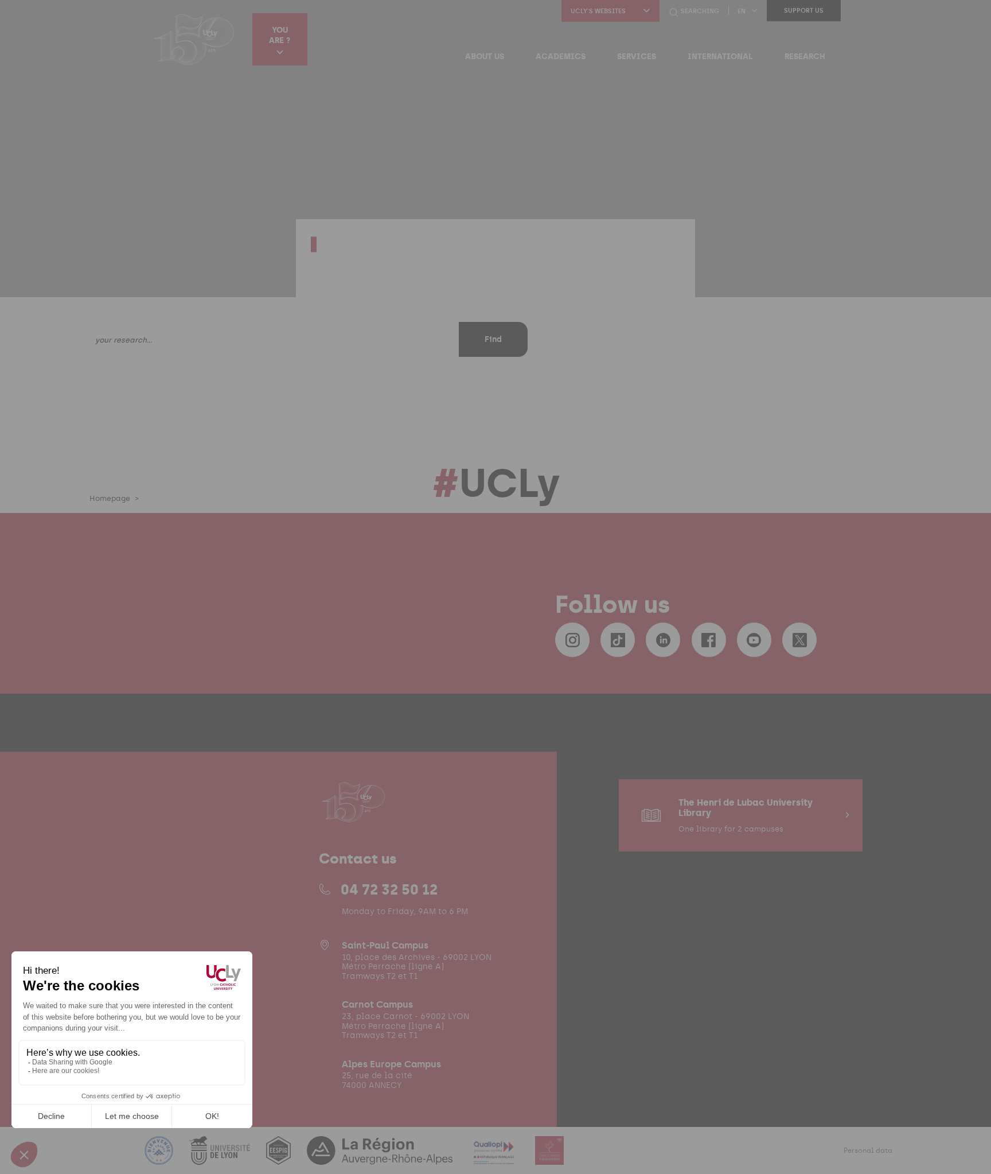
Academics (561, 56)
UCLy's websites (598, 11)
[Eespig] (279, 1157)
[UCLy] (194, 39)
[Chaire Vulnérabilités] (549, 1157)
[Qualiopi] (495, 1157)
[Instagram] (572, 640)
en (742, 11)
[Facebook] (709, 640)
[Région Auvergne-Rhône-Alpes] (381, 1157)
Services (636, 56)
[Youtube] (754, 640)
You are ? (279, 35)
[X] (799, 640)
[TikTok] (617, 640)
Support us (804, 10)
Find (493, 339)
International (720, 56)
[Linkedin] (663, 640)
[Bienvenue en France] (160, 1157)
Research (805, 56)
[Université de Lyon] (220, 1157)
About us (484, 56)
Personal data (868, 1150)
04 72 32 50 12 (389, 889)
